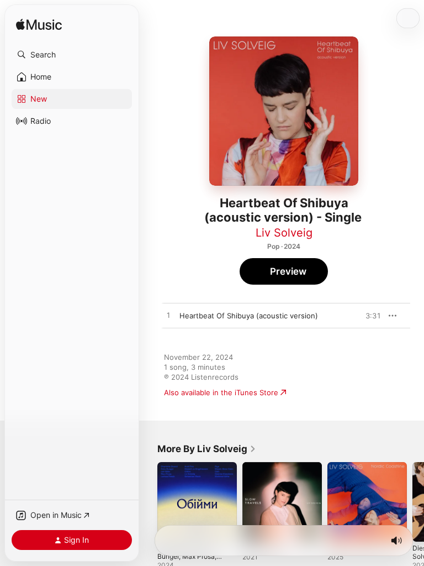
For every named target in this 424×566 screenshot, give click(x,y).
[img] (39, 25)
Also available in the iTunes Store (221, 392)
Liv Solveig (284, 232)
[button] (71, 54)
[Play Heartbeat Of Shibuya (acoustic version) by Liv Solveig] (168, 316)
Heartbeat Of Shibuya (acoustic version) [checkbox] (248, 315)
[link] (206, 449)
